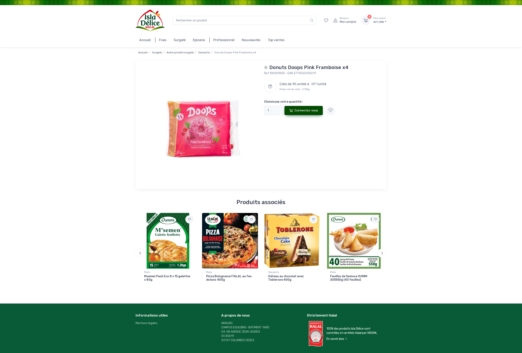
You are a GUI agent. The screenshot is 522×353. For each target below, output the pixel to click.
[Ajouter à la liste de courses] (330, 110)
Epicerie (199, 40)
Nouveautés (251, 40)
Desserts (204, 52)
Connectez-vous (306, 110)
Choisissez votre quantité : (283, 101)
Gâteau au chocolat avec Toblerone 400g (286, 278)
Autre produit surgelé (180, 52)
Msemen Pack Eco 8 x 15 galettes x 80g (167, 278)
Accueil (145, 40)
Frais (162, 40)
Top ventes (276, 40)
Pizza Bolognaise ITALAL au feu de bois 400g (229, 278)
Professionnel (223, 40)
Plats (147, 272)
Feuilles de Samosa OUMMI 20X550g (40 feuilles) (348, 278)
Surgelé (180, 40)
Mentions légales (146, 323)
